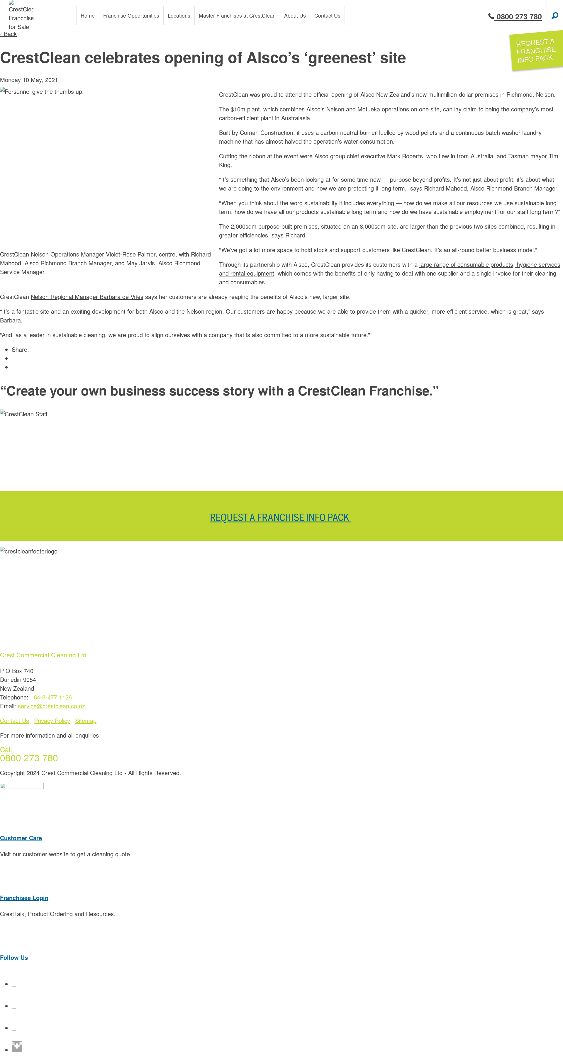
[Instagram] (17, 1049)
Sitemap (85, 720)
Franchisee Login (24, 897)
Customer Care (21, 837)
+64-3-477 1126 (51, 697)
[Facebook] (14, 983)
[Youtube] (14, 1005)
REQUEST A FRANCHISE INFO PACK (280, 516)
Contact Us (14, 720)
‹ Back (8, 33)
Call (6, 749)
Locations (179, 15)
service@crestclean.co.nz (51, 706)
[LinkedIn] (14, 1027)
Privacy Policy (52, 720)
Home (88, 15)
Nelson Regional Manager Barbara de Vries (87, 296)
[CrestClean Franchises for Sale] (21, 15)
